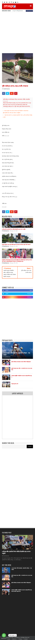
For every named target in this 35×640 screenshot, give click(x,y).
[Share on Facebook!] (3, 93)
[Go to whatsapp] (4, 635)
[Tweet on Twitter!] (7, 93)
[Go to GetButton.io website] (4, 638)
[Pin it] (15, 93)
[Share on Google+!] (12, 93)
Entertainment (23, 10)
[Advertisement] (17, 32)
